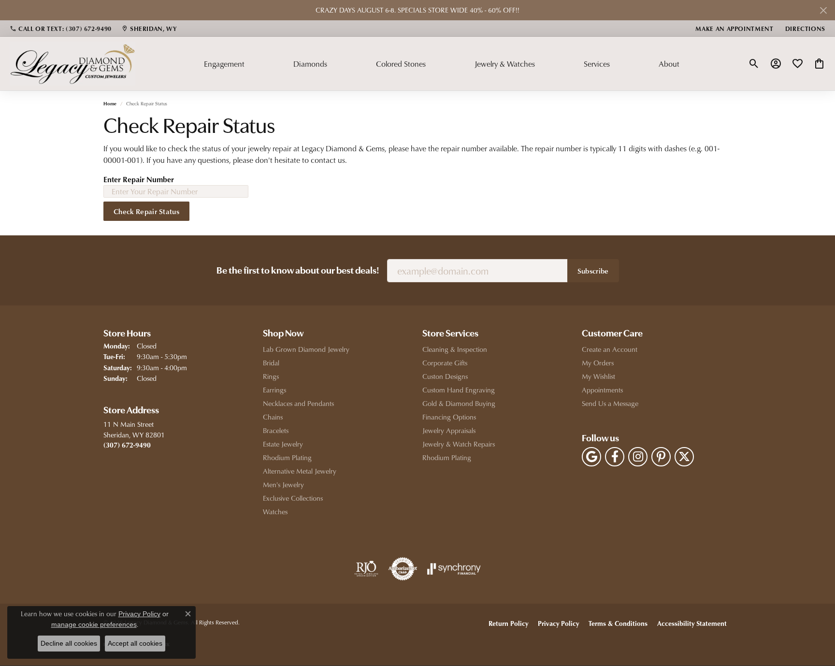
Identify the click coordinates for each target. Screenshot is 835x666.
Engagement (224, 63)
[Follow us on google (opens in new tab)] (591, 456)
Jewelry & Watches (505, 63)
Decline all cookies (69, 643)
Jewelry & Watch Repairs (458, 444)
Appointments (602, 390)
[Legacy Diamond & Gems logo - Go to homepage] (72, 63)
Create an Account (609, 349)
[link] (61, 28)
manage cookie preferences (94, 624)
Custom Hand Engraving (458, 390)
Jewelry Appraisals (448, 430)
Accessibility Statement (692, 623)
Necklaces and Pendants (298, 403)
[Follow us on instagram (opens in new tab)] (638, 456)
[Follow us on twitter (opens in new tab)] (684, 456)
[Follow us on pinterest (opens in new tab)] (661, 456)
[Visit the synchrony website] (454, 569)
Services (597, 63)
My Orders (598, 363)
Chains (273, 417)
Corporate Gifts (444, 363)
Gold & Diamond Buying (458, 403)
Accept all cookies (135, 643)
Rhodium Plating (287, 457)
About (669, 63)
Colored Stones (401, 63)
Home (109, 103)
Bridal (271, 363)
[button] (754, 63)
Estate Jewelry (283, 444)
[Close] (823, 10)
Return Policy (508, 623)
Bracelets (275, 430)
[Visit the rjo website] (366, 569)
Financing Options (449, 417)
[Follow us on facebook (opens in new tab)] (614, 456)
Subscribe (593, 270)
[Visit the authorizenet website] (403, 569)
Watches (275, 512)
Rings (271, 376)
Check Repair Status (146, 211)
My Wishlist (598, 376)
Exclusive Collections (293, 498)
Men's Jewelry (283, 484)
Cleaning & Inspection (454, 349)
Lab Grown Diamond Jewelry (306, 349)
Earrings (274, 390)
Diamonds (310, 63)
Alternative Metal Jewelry (299, 471)
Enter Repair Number (138, 179)
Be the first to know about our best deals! (297, 271)
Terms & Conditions (618, 623)
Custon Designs (445, 376)
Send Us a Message (610, 403)
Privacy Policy (558, 623)
